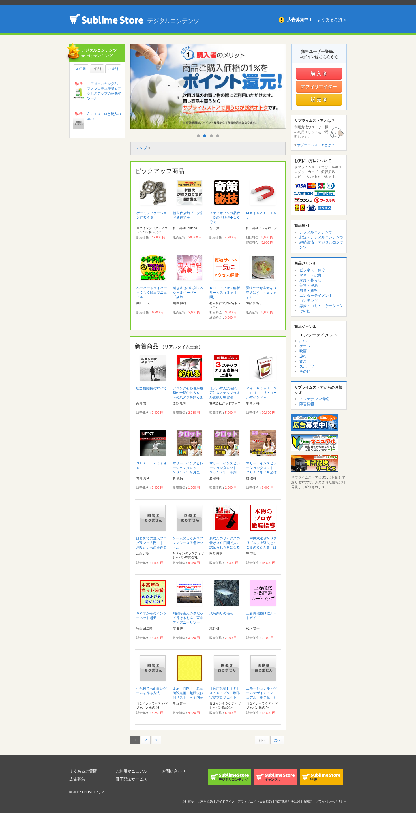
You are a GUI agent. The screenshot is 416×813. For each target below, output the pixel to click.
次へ (277, 740)
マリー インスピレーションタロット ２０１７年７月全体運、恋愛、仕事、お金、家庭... (261, 472)
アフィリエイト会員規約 (255, 801)
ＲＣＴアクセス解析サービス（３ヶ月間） (224, 292)
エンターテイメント (316, 295)
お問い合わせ (174, 771)
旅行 (303, 356)
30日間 (81, 69)
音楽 (303, 361)
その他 (304, 311)
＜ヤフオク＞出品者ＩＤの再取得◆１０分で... (224, 217)
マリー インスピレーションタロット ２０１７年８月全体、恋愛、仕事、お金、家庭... (188, 472)
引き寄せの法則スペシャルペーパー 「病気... (188, 292)
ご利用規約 (205, 801)
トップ (140, 148)
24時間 (113, 69)
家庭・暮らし (310, 280)
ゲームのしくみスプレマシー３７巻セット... (188, 542)
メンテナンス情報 (314, 399)
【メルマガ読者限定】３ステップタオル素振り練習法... (224, 392)
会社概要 (188, 801)
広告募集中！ (300, 19)
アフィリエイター (319, 86)
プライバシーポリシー (331, 801)
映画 (303, 351)
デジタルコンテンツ (316, 232)
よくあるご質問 (332, 19)
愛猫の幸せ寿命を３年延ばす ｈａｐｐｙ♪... (261, 292)
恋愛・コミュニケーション (321, 306)
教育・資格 (308, 290)
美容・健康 (308, 285)
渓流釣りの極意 (221, 613)
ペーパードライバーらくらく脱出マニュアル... (151, 292)
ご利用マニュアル (131, 771)
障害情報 (306, 404)
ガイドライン (225, 801)
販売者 (320, 99)
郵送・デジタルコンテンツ (321, 237)
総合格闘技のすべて (151, 388)
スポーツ (306, 366)
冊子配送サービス (131, 779)
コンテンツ (308, 300)
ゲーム (304, 346)
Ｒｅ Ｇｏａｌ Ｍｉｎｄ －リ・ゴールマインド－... (261, 392)
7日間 (97, 69)
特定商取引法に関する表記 (293, 801)
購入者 (320, 73)
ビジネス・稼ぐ (312, 270)
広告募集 (77, 779)
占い (303, 341)
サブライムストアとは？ (315, 145)
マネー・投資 (310, 275)
